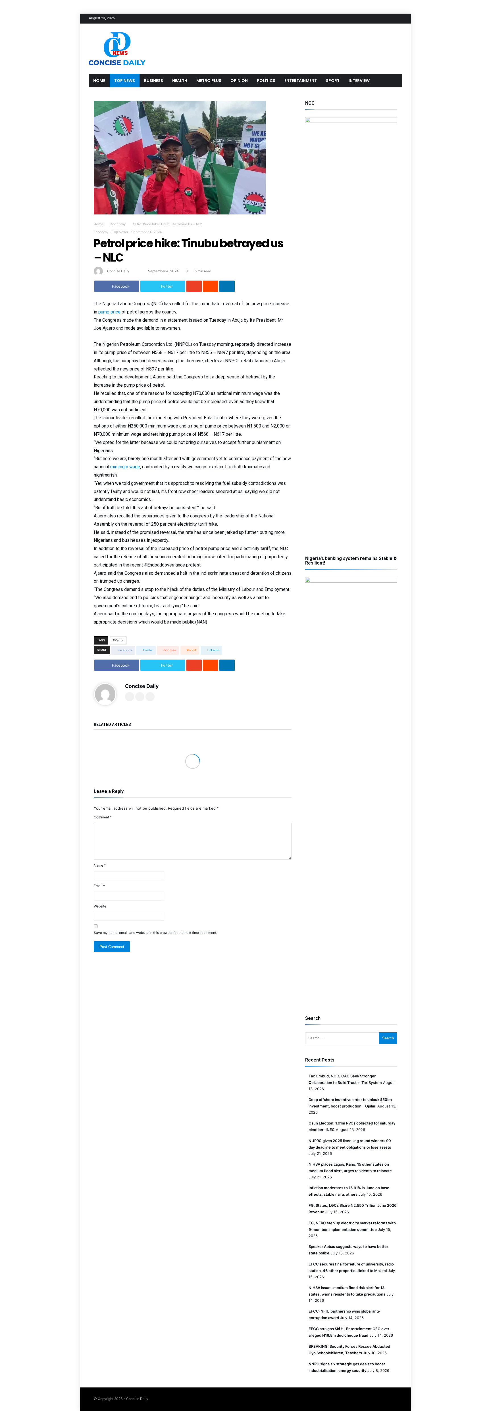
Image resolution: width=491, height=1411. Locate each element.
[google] (194, 286)
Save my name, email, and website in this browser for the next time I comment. (155, 932)
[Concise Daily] (117, 32)
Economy (118, 224)
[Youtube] (397, 19)
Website (100, 906)
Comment (103, 817)
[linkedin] (227, 286)
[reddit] (210, 286)
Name (100, 865)
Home (98, 224)
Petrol (119, 640)
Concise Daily (118, 271)
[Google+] (387, 19)
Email (99, 886)
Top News (120, 232)
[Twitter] (376, 19)
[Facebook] (366, 19)
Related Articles (112, 725)
